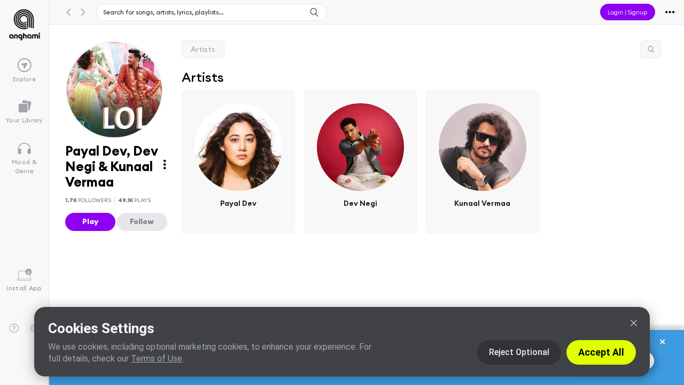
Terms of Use (156, 358)
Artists (203, 49)
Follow (142, 221)
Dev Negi (360, 203)
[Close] (633, 322)
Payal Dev (238, 203)
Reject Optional (519, 352)
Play (90, 221)
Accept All (601, 352)
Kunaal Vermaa (483, 203)
